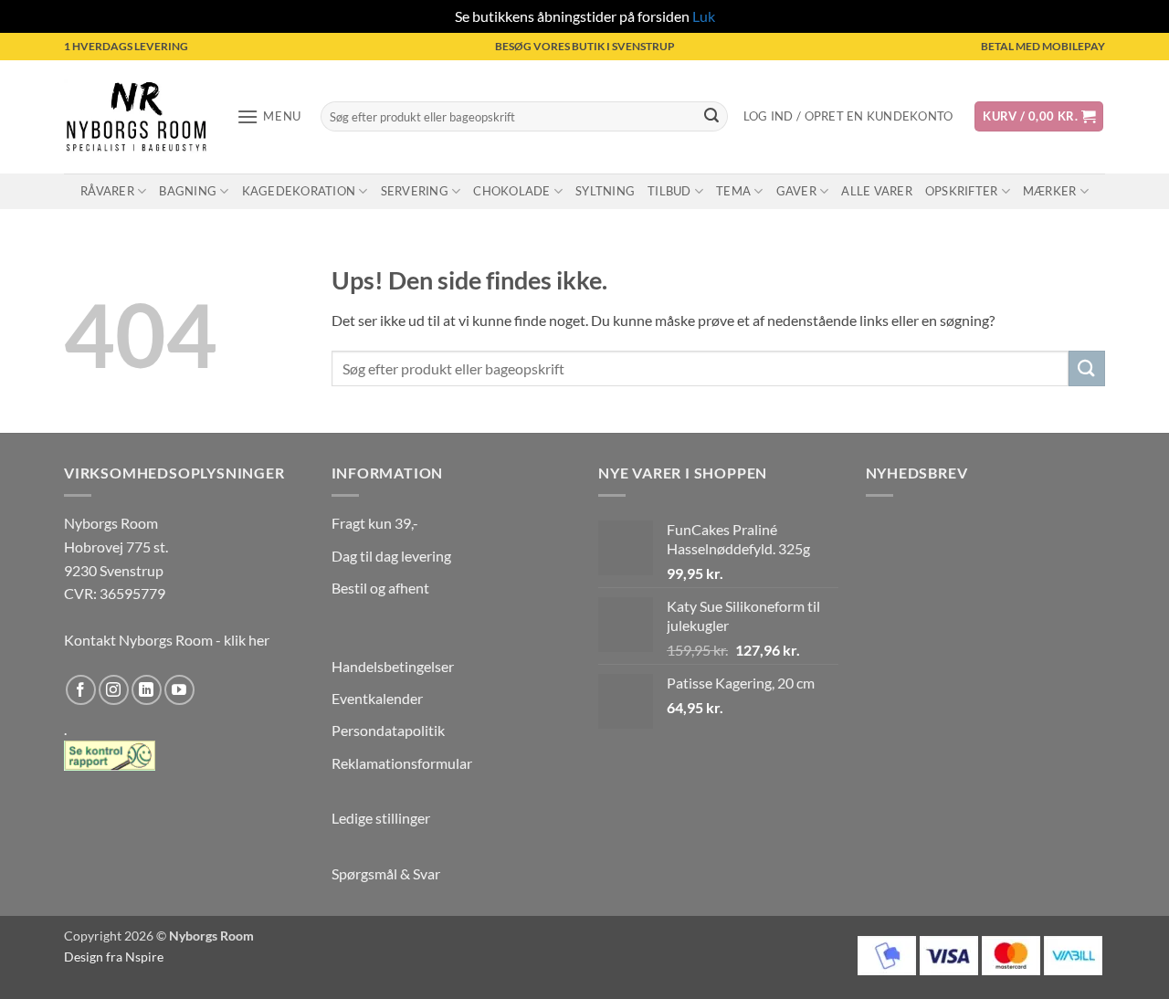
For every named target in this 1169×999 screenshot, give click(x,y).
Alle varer (876, 191)
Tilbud (669, 191)
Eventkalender (377, 698)
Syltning (605, 191)
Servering (414, 191)
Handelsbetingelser (393, 666)
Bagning (187, 191)
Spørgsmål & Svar (386, 873)
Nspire (144, 956)
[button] (269, 116)
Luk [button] (703, 16)
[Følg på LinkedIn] (147, 690)
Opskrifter (961, 191)
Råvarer (107, 191)
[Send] (711, 116)
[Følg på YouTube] (179, 690)
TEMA (733, 191)
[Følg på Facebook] (81, 690)
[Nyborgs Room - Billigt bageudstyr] (136, 116)
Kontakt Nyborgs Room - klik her (166, 639)
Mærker (1050, 191)
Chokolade (511, 191)
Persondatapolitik (388, 730)
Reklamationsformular (402, 763)
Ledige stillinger (381, 817)
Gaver (796, 191)
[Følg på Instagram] (114, 690)
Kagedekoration (299, 191)
